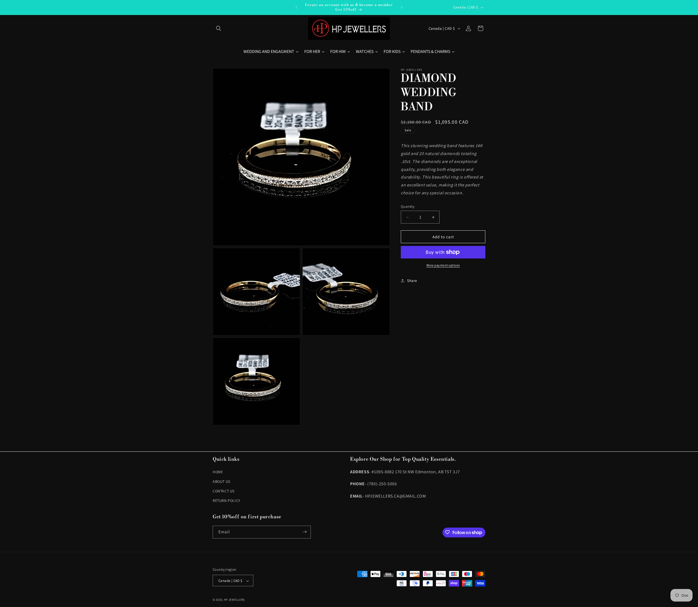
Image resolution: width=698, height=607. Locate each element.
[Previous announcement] (296, 7)
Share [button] (412, 280)
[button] (219, 28)
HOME (218, 471)
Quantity (407, 206)
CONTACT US (223, 490)
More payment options (443, 265)
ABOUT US (221, 481)
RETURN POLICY (226, 500)
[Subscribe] (305, 531)
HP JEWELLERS (234, 600)
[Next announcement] (402, 7)
